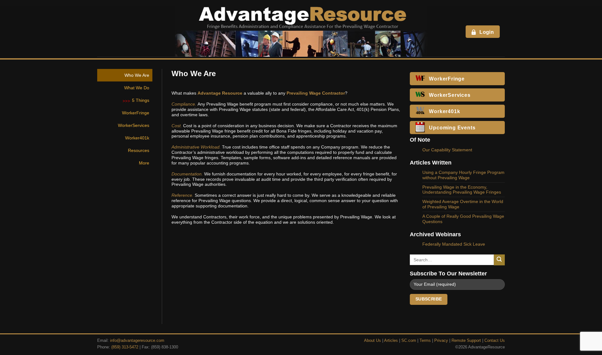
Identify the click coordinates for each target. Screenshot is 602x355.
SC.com (408, 340)
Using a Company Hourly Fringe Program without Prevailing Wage (463, 175)
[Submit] (499, 259)
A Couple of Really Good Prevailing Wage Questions (463, 219)
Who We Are (136, 75)
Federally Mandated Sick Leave (453, 244)
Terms (425, 340)
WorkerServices (133, 125)
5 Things (140, 100)
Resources (138, 150)
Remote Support (466, 340)
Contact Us (494, 340)
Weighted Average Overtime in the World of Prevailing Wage (462, 204)
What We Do (136, 87)
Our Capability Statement (447, 149)
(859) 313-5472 (124, 347)
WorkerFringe (135, 112)
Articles (391, 340)
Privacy (441, 340)
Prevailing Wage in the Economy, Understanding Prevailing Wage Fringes (461, 190)
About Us (372, 340)
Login (486, 32)
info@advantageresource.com (137, 340)
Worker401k (137, 137)
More (144, 162)
